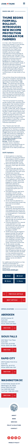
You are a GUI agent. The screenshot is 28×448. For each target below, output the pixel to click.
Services (14, 422)
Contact (14, 428)
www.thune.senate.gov (10, 270)
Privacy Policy (14, 442)
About (14, 415)
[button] (8, 276)
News (14, 418)
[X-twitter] (8, 437)
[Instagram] (15, 437)
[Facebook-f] (12, 437)
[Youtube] (19, 437)
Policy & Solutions (14, 425)
